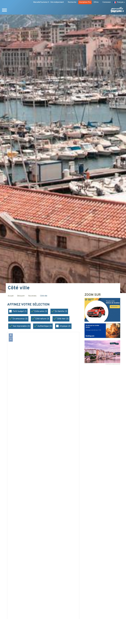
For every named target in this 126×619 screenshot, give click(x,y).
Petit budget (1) (20, 311)
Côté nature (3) (42, 319)
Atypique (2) (65, 326)
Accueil (10, 296)
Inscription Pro (85, 2)
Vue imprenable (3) (21, 326)
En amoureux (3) (20, 319)
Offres (96, 2)
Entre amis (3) (40, 311)
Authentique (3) (45, 326)
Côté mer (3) (62, 319)
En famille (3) (61, 311)
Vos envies (32, 296)
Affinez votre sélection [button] (28, 305)
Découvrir (21, 296)
